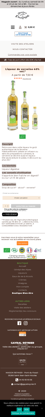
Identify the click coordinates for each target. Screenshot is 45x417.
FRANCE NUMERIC (22, 394)
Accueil (22, 266)
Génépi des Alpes (22, 269)
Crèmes (22, 280)
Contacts (22, 290)
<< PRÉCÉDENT (10, 214)
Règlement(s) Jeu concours (22, 311)
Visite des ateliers (22, 307)
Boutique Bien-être (22, 293)
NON (26, 409)
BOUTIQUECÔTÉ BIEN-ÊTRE (23, 34)
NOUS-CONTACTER (22, 49)
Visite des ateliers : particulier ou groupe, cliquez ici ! (22, 348)
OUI (19, 409)
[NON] (42, 408)
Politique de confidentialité (23, 413)
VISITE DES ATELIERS (22, 44)
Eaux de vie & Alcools (22, 276)
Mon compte (22, 286)
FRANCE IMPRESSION (23, 395)
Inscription (23, 243)
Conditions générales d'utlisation (22, 399)
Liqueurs (22, 273)
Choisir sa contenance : (11, 193)
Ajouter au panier (25, 206)
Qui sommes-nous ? (22, 354)
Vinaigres (22, 283)
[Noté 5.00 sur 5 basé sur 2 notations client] (18, 78)
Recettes (22, 304)
